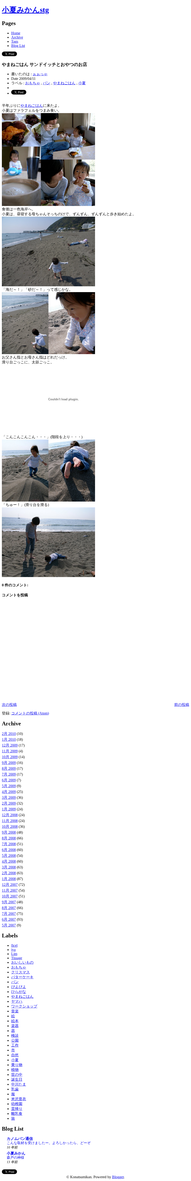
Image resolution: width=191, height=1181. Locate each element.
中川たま (18, 1084)
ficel (14, 945)
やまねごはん (64, 83)
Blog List (18, 46)
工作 (15, 1045)
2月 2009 (9, 803)
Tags (14, 41)
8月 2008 (9, 838)
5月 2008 (9, 856)
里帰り (16, 1109)
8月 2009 (9, 768)
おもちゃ (32, 83)
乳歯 (15, 1089)
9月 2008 (9, 832)
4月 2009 (9, 792)
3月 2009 (9, 797)
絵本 (15, 1021)
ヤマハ (16, 1001)
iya (13, 950)
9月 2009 (9, 763)
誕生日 (16, 1079)
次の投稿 (9, 705)
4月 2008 (9, 861)
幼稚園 (16, 1104)
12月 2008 (10, 815)
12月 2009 (10, 745)
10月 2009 (10, 757)
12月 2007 (10, 885)
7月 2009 (9, 774)
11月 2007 (10, 890)
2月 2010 (9, 734)
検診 (15, 1035)
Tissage (16, 958)
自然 (15, 1055)
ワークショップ (24, 1006)
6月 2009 (9, 780)
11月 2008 (10, 821)
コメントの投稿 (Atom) (30, 713)
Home (15, 33)
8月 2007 (9, 908)
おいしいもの (22, 962)
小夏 (82, 83)
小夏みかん (16, 1153)
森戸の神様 (15, 1157)
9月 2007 (9, 902)
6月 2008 (9, 850)
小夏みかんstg (25, 10)
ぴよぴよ (18, 987)
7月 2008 (9, 844)
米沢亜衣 (18, 1099)
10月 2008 (10, 827)
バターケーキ (22, 977)
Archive (17, 37)
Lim (14, 954)
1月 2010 (9, 739)
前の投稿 (181, 705)
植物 (15, 1070)
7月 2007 (9, 914)
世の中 (16, 1075)
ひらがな (18, 992)
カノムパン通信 (20, 1139)
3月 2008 (9, 867)
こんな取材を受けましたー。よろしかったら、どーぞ (49, 1143)
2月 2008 (9, 873)
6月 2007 (9, 919)
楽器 (15, 1026)
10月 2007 (10, 896)
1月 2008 (9, 879)
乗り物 (16, 1065)
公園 (15, 1040)
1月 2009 (9, 809)
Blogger (118, 1177)
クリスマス (20, 972)
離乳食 (16, 1114)
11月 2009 (10, 751)
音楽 (15, 1011)
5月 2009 (9, 786)
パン (46, 83)
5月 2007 (9, 925)
